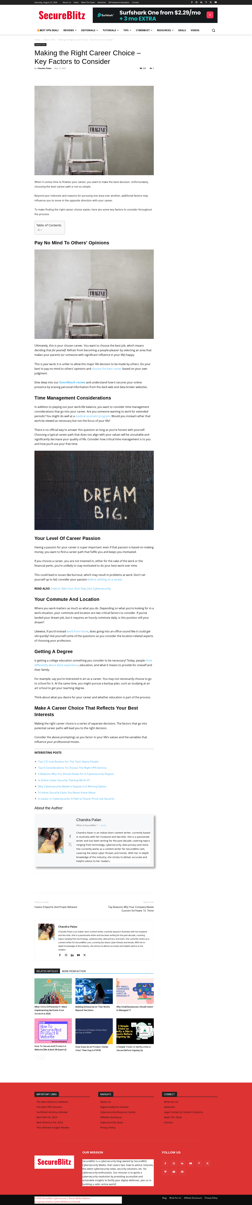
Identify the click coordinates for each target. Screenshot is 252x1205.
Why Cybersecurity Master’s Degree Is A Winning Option (72, 786)
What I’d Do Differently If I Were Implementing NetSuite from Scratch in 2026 (50, 1010)
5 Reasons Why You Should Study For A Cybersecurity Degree (76, 774)
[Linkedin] (201, 2)
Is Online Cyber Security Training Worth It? (64, 780)
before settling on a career (105, 579)
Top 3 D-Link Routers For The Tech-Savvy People (68, 761)
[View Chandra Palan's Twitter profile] (70, 844)
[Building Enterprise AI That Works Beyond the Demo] (94, 991)
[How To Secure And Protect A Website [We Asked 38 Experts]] (53, 1030)
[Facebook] (192, 2)
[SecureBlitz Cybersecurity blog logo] (61, 16)
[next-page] (42, 1057)
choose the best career (107, 369)
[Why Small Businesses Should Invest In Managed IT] (135, 991)
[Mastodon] (182, 1172)
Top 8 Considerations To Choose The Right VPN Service (72, 767)
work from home (77, 631)
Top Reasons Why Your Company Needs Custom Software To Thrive (131, 909)
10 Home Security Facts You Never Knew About (66, 792)
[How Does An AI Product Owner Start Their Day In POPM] (94, 1031)
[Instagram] (197, 2)
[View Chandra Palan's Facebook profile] (70, 836)
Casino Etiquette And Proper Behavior (55, 907)
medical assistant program (92, 416)
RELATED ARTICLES (47, 971)
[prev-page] (36, 1057)
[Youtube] (216, 2)
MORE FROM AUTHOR (74, 971)
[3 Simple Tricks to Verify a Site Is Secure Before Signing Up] (135, 1031)
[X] (211, 2)
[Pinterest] (206, 2)
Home (37, 39)
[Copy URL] (77, 76)
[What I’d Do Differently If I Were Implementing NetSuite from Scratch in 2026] (53, 991)
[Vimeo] (165, 1172)
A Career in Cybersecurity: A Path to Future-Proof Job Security (76, 798)
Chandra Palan (44, 68)
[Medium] (79, 955)
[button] (213, 30)
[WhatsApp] (61, 76)
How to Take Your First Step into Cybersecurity (81, 588)
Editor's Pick (49, 39)
